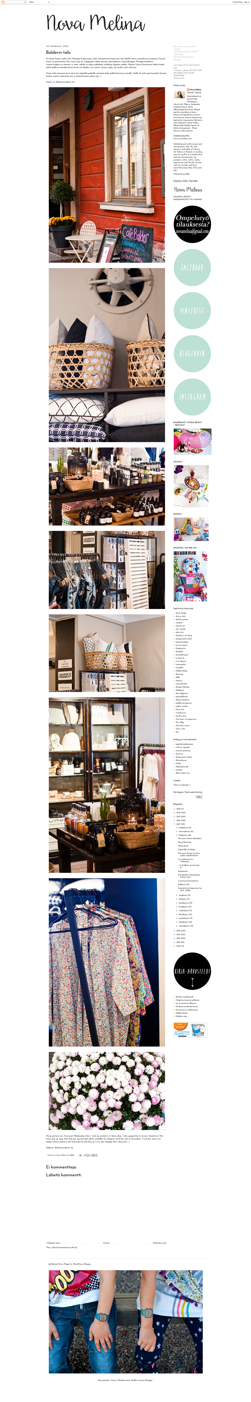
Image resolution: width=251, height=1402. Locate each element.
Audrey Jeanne (182, 619)
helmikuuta (184, 922)
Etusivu (106, 1243)
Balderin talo (184, 884)
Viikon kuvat (183, 846)
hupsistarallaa (182, 642)
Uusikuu (179, 770)
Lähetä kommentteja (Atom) (64, 1248)
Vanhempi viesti (159, 1243)
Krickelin (179, 652)
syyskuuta (183, 895)
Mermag (179, 674)
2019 (178, 809)
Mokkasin (180, 690)
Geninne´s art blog (184, 635)
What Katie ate (183, 773)
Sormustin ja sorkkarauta (187, 1010)
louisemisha (181, 664)
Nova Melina (195, 90)
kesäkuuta (183, 907)
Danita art (180, 626)
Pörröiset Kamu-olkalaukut (190, 838)
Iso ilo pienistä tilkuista (186, 1003)
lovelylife (179, 668)
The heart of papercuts (186, 719)
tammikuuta (184, 926)
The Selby (180, 722)
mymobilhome (182, 697)
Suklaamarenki (182, 767)
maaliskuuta (184, 918)
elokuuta (183, 899)
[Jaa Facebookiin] (93, 1155)
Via (177, 732)
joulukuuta (183, 828)
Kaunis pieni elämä (184, 757)
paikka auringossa (184, 703)
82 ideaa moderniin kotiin (187, 1007)
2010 (178, 946)
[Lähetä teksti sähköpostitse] (80, 1155)
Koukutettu (181, 648)
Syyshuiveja (183, 871)
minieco (179, 681)
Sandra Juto (181, 716)
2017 (178, 817)
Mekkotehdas (182, 671)
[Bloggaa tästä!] (87, 1155)
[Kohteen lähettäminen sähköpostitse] (85, 1155)
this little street (183, 726)
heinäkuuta (184, 903)
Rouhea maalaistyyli (184, 997)
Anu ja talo (180, 616)
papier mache (182, 706)
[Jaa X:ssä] (90, 1155)
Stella (178, 763)
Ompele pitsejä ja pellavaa (187, 1000)
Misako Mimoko (183, 687)
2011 (178, 942)
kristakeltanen (182, 655)
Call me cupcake (183, 747)
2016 (178, 820)
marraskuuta (185, 831)
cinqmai (179, 623)
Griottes (179, 754)
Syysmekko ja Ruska (186, 850)
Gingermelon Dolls (184, 639)
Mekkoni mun (181, 1016)
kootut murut (182, 645)
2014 (178, 931)
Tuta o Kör (180, 729)
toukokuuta (184, 911)
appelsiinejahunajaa (184, 744)
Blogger (149, 1380)
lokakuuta (183, 835)
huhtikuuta (184, 914)
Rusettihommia (184, 842)
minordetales (181, 684)
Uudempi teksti (53, 1243)
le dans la (180, 658)
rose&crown (181, 713)
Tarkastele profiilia (181, 174)
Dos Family (180, 629)
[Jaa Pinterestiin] (96, 1155)
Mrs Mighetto (182, 693)
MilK (178, 677)
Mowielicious (181, 760)
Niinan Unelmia (182, 700)
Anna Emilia (181, 613)
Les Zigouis (181, 661)
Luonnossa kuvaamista (188, 881)
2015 (178, 824)
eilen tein (180, 632)
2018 (178, 813)
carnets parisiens (183, 751)
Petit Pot (180, 710)
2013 (178, 935)
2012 (178, 938)
